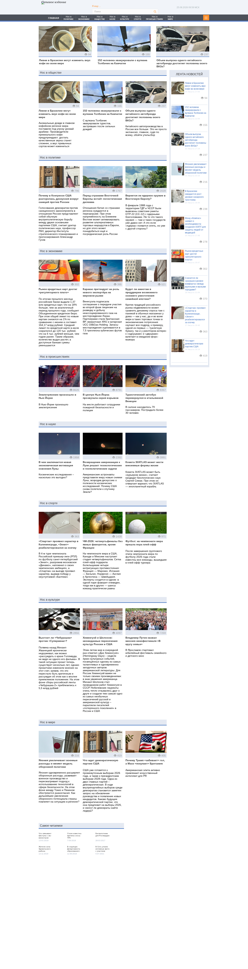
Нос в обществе (51, 72)
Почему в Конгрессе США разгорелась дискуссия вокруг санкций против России (59, 198)
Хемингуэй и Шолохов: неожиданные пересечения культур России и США (100, 641)
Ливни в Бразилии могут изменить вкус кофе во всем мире (64, 62)
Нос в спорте (49, 503)
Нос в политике (50, 157)
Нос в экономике (51, 251)
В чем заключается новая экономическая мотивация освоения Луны (56, 465)
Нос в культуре (50, 599)
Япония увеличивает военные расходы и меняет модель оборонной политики (58, 763)
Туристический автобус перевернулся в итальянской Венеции (144, 398)
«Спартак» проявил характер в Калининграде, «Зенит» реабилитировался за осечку (58, 544)
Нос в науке (48, 424)
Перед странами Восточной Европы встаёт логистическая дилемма (102, 198)
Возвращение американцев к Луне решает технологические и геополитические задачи (102, 465)
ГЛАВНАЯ (53, 18)
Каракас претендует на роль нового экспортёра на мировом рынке (101, 292)
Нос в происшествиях (54, 356)
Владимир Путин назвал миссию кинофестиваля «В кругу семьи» (142, 641)
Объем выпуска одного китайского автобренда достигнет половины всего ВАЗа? (181, 63)
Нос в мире (47, 722)
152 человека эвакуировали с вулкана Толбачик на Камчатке (122, 62)
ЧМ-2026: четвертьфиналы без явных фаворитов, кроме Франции (103, 544)
